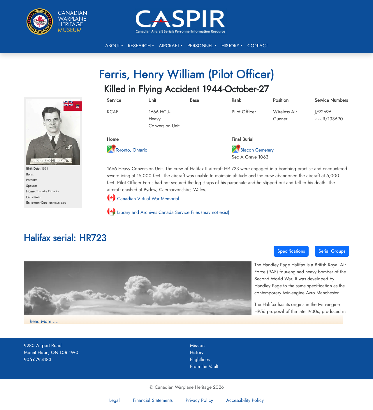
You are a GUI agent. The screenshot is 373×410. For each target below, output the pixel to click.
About (112, 45)
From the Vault (204, 366)
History (230, 45)
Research (139, 45)
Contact (257, 45)
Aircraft (169, 45)
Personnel (200, 45)
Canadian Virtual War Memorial (147, 198)
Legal (114, 400)
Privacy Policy (199, 400)
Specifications (291, 251)
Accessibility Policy (245, 400)
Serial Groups (332, 251)
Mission (197, 345)
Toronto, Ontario (131, 150)
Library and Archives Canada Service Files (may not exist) (172, 212)
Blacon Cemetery (257, 150)
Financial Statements (153, 400)
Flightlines (200, 359)
